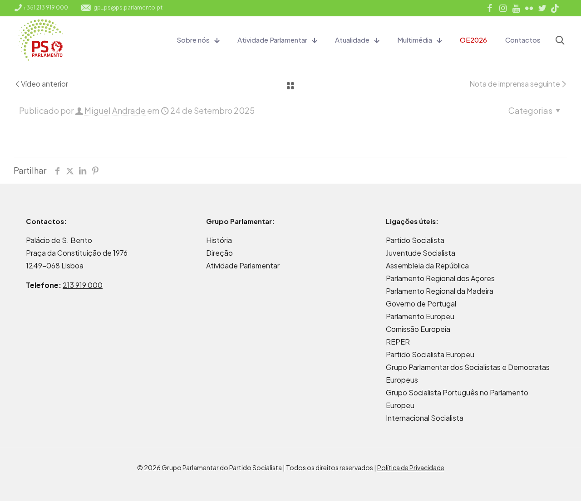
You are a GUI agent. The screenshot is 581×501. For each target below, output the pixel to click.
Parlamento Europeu (420, 316)
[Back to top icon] (537, 482)
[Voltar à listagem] (290, 85)
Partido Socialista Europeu (430, 354)
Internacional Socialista (424, 418)
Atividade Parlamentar (243, 265)
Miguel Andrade (115, 110)
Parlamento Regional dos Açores (440, 278)
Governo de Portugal (421, 303)
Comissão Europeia (418, 329)
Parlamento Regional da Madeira (439, 291)
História (219, 240)
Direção (219, 253)
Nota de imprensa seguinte (514, 83)
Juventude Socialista (420, 253)
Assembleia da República (427, 265)
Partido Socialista (415, 240)
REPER (398, 341)
